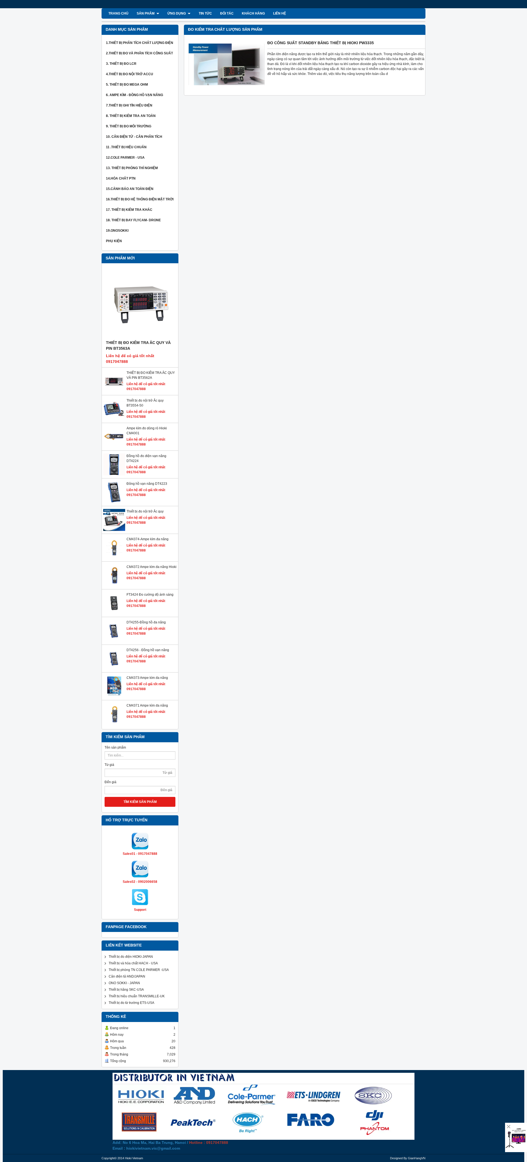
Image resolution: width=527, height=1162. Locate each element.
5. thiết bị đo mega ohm (127, 84)
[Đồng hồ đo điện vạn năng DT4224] (114, 474)
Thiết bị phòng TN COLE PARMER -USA (139, 970)
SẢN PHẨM (146, 13)
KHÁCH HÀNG (253, 13)
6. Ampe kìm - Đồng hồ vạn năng (134, 95)
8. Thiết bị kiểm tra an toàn (131, 116)
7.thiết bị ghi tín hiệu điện (129, 105)
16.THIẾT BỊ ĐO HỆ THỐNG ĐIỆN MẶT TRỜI (139, 199)
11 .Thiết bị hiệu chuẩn (126, 147)
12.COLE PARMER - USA (125, 157)
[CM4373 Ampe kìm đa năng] (114, 696)
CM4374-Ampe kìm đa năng (148, 539)
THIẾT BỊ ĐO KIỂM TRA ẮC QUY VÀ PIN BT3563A (138, 345)
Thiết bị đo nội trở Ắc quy (145, 511)
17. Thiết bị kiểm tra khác (129, 210)
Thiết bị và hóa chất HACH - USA (133, 963)
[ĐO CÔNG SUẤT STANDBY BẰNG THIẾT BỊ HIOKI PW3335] (226, 89)
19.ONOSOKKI (117, 231)
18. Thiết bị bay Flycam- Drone (133, 220)
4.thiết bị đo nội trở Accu (129, 74)
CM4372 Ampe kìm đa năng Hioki (151, 567)
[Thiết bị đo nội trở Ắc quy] (114, 530)
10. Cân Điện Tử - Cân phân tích (134, 137)
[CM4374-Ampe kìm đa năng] (114, 557)
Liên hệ (279, 13)
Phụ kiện (114, 241)
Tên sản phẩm (115, 747)
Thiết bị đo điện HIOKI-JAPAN (131, 957)
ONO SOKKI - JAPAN (124, 983)
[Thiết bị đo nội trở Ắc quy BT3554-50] (114, 419)
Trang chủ (118, 13)
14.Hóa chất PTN (121, 178)
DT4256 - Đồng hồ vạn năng (148, 650)
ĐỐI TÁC (227, 13)
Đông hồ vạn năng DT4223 (147, 484)
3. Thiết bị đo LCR (121, 64)
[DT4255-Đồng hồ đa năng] (114, 641)
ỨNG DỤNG (177, 13)
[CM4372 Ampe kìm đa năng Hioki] (114, 585)
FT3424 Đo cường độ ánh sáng (150, 595)
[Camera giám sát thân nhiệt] (516, 1137)
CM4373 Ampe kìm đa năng (147, 678)
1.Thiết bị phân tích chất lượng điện (139, 43)
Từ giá (109, 765)
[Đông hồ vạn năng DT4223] (114, 502)
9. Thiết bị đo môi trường (128, 126)
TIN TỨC (205, 13)
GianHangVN (416, 1158)
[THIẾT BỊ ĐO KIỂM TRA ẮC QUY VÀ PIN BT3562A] (114, 391)
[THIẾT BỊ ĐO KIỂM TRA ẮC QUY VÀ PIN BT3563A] (140, 304)
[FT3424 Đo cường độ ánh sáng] (114, 613)
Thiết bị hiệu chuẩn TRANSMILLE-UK (137, 996)
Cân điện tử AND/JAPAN (127, 976)
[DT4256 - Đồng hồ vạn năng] (114, 668)
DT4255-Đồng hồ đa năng (146, 622)
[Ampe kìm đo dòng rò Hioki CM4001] (114, 447)
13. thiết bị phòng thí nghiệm (132, 168)
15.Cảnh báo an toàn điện (129, 189)
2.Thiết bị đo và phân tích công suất (139, 53)
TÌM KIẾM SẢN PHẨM (140, 802)
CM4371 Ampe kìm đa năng (147, 705)
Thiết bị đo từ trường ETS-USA (131, 1003)
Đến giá (110, 782)
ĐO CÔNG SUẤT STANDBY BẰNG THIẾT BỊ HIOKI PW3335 (320, 43)
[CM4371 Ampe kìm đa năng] (114, 724)
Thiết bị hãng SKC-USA (126, 990)
